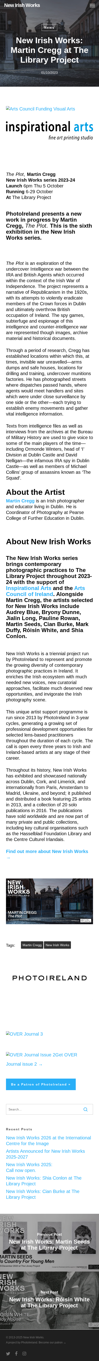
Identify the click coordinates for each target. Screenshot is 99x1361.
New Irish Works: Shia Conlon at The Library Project (44, 1180)
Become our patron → (52, 1342)
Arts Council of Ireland (45, 591)
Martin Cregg (32, 945)
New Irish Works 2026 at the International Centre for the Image (48, 1140)
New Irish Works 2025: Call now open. (29, 1167)
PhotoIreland (29, 1342)
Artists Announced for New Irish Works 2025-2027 (45, 1154)
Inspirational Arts (28, 588)
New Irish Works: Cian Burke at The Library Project (42, 1194)
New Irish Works (22, 5)
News (49, 27)
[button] (92, 5)
